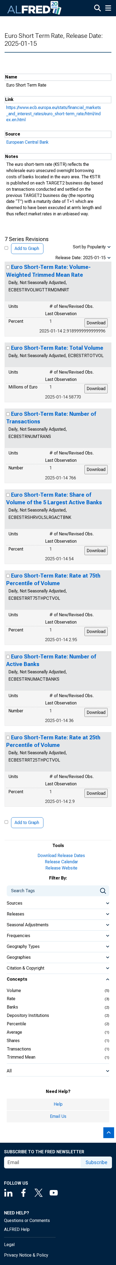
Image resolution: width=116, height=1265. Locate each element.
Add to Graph (27, 248)
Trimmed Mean (21, 1057)
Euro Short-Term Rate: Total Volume (57, 348)
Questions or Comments (27, 1220)
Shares (13, 1040)
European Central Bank (27, 142)
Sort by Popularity (89, 246)
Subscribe (96, 1162)
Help (58, 1104)
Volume (14, 990)
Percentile (16, 1023)
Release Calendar (61, 861)
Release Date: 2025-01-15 (80, 257)
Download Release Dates (61, 855)
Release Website (61, 868)
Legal (9, 1244)
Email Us (58, 1116)
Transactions (19, 1049)
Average (14, 1032)
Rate (11, 998)
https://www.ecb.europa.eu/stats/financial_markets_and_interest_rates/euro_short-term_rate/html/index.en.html (53, 114)
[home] (34, 8)
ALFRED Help (17, 1229)
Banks (12, 1007)
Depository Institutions (28, 1015)
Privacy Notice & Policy (26, 1255)
